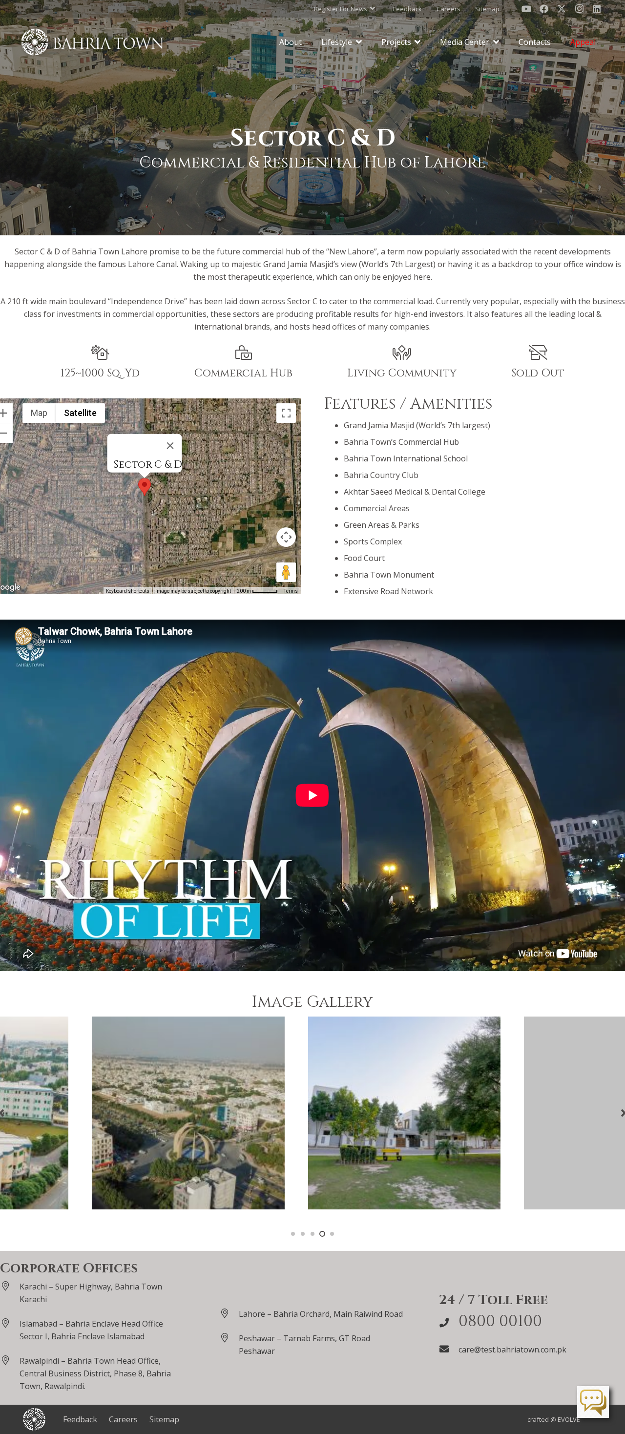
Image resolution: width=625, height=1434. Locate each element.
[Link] (93, 42)
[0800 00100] (448, 1322)
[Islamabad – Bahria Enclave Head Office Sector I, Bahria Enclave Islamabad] (10, 1323)
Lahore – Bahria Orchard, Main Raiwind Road (321, 1314)
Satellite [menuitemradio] (80, 413)
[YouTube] (526, 9)
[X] (561, 9)
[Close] (170, 445)
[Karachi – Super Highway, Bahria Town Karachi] (10, 1285)
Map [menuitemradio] (39, 413)
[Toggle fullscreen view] (286, 413)
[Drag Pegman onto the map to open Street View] (286, 572)
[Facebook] (544, 9)
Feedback (80, 1419)
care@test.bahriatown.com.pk (512, 1349)
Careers (123, 1419)
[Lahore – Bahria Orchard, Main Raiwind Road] (229, 1313)
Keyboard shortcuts (127, 591)
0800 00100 (500, 1321)
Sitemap (164, 1419)
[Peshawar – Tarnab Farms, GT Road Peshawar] (229, 1337)
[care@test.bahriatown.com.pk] (448, 1348)
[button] (344, 8)
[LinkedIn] (596, 9)
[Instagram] (579, 9)
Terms (291, 591)
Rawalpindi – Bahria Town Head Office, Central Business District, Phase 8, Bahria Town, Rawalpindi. (95, 1373)
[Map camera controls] (286, 537)
